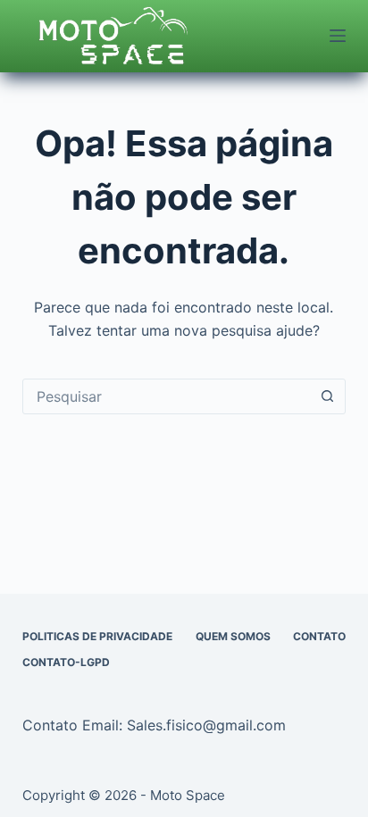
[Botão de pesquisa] (327, 396)
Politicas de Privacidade (97, 636)
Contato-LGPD (66, 662)
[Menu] (338, 36)
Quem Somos (233, 636)
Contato (319, 636)
